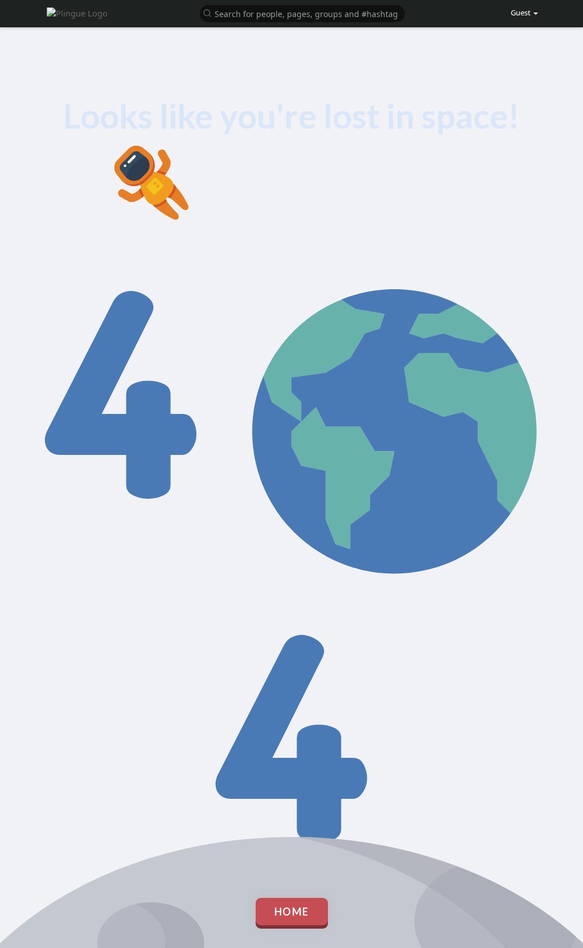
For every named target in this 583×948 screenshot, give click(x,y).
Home (291, 911)
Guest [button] (520, 12)
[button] (302, 12)
